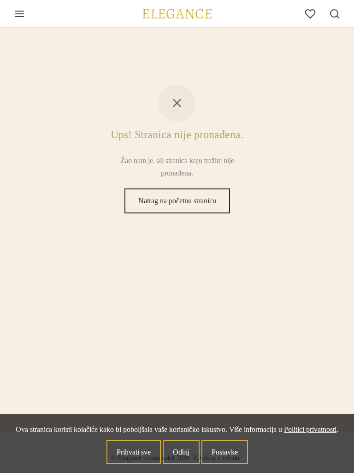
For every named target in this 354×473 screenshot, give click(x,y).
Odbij (181, 452)
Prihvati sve (134, 452)
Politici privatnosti (310, 429)
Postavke (225, 452)
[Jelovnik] (19, 14)
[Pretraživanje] (334, 13)
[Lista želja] (311, 13)
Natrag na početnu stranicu (177, 201)
